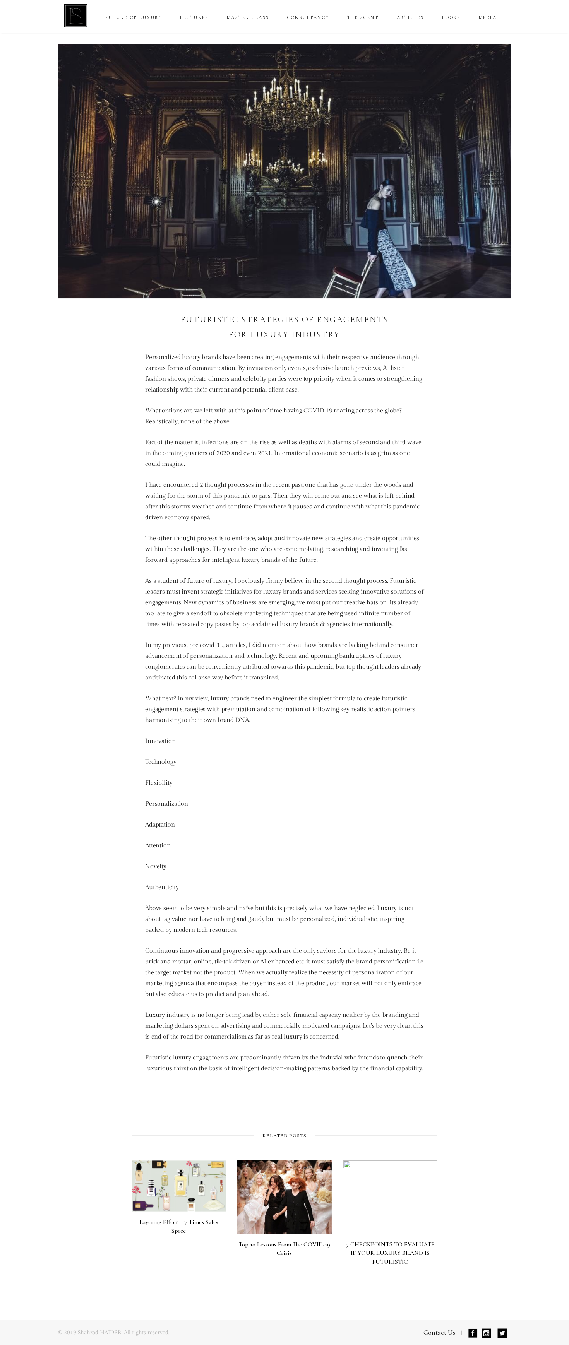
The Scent (363, 17)
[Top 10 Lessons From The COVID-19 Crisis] (284, 1197)
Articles (410, 17)
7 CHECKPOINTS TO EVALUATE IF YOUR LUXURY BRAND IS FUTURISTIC (390, 1253)
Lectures (194, 17)
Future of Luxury (133, 17)
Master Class (248, 17)
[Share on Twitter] (101, 364)
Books (451, 17)
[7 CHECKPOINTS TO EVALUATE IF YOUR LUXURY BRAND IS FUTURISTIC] (390, 1197)
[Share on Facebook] (101, 344)
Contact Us (439, 1332)
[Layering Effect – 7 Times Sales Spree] (179, 1186)
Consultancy (308, 17)
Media (488, 17)
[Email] (101, 385)
